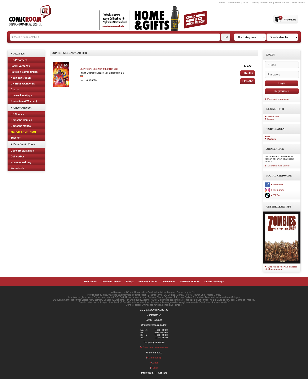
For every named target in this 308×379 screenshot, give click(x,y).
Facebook (278, 184)
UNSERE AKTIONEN (23, 83)
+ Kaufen (247, 73)
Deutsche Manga (21, 126)
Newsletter (234, 2)
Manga (129, 281)
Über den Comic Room (155, 347)
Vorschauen (168, 281)
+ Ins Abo (247, 81)
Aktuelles (19, 53)
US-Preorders (19, 60)
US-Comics (90, 281)
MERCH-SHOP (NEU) (23, 131)
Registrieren (281, 91)
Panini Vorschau (20, 66)
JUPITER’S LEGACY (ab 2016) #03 (99, 69)
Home (222, 2)
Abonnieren (273, 117)
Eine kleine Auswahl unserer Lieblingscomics (281, 268)
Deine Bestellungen (22, 150)
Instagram (278, 190)
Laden (155, 362)
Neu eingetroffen (21, 77)
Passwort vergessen (278, 99)
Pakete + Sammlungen (24, 71)
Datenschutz (282, 2)
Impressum (147, 372)
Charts (15, 89)
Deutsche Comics (21, 120)
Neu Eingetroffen (147, 281)
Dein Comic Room (24, 144)
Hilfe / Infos (298, 2)
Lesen (270, 119)
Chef (155, 367)
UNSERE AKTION (189, 281)
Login (281, 83)
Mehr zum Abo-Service (279, 166)
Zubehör (16, 137)
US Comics (17, 114)
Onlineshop (155, 357)
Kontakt (162, 372)
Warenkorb (17, 168)
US (268, 136)
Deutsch (271, 139)
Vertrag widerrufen (262, 2)
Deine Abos (18, 156)
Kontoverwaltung (21, 162)
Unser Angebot (22, 107)
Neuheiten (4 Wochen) (24, 101)
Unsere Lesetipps (21, 95)
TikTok (276, 195)
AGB (245, 2)
